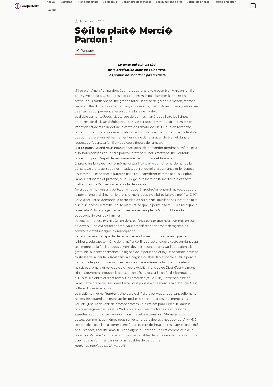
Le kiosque (110, 1)
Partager (87, 50)
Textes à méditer (225, 1)
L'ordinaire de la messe (136, 1)
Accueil (51, 1)
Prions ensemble (87, 1)
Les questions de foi (169, 1)
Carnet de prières (197, 1)
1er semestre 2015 (92, 21)
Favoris (51, 10)
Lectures (66, 1)
